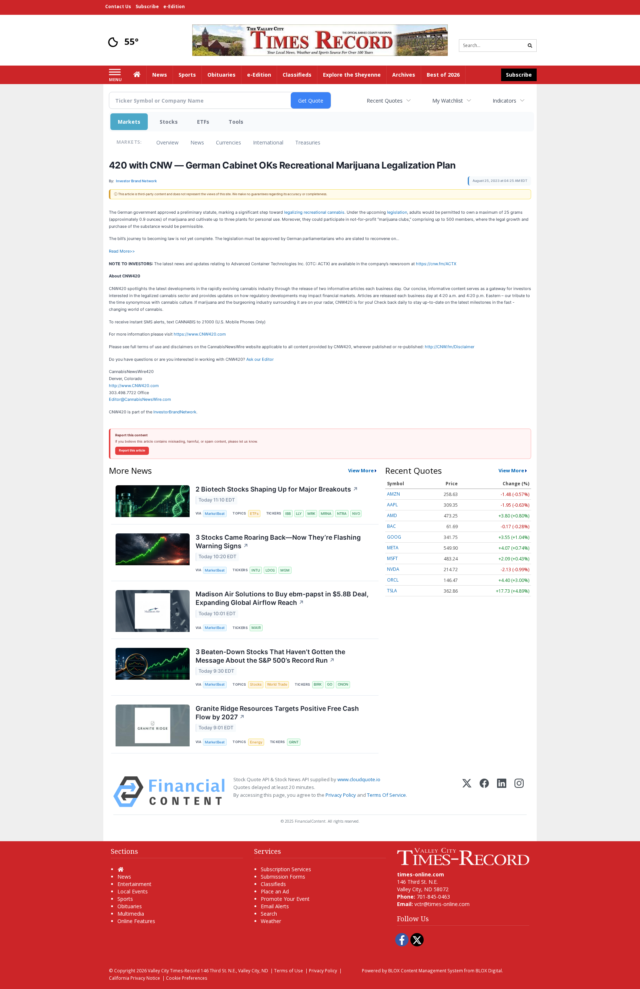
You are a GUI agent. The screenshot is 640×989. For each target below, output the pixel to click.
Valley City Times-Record (174, 970)
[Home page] (320, 39)
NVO (356, 514)
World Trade (277, 684)
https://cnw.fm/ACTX (436, 263)
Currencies (228, 142)
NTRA (342, 514)
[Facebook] (484, 792)
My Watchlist (447, 100)
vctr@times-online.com (442, 904)
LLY (299, 514)
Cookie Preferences (186, 978)
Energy (256, 742)
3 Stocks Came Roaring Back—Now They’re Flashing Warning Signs (278, 541)
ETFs (203, 121)
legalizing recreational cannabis (314, 212)
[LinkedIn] (501, 792)
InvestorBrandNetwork (174, 411)
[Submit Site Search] (530, 45)
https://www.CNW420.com (200, 334)
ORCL (393, 580)
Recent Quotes (385, 100)
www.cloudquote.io (358, 779)
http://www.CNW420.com (134, 385)
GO (329, 684)
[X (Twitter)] (466, 792)
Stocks (169, 121)
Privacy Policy (341, 795)
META (393, 548)
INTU (255, 570)
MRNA (326, 514)
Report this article (132, 450)
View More (361, 470)
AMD (392, 515)
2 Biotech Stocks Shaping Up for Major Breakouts (277, 489)
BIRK (317, 684)
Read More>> (122, 251)
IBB (288, 514)
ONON (343, 684)
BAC (391, 526)
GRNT (294, 742)
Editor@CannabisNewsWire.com (140, 399)
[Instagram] (519, 792)
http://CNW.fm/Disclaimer (449, 346)
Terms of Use (288, 970)
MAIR (256, 628)
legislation (397, 212)
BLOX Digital (489, 970)
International (268, 142)
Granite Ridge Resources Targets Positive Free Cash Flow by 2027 (277, 713)
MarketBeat (215, 514)
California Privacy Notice (134, 978)
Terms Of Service (386, 795)
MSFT (392, 558)
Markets (129, 121)
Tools (236, 121)
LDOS (270, 570)
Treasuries (307, 142)
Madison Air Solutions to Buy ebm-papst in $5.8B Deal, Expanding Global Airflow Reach (282, 598)
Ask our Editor (260, 359)
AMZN (393, 494)
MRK (311, 514)
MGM (285, 570)
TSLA (392, 590)
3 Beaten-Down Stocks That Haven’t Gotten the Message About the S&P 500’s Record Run (270, 656)
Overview (167, 142)
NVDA (393, 569)
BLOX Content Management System (425, 970)
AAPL (392, 505)
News (197, 142)
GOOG (394, 537)
